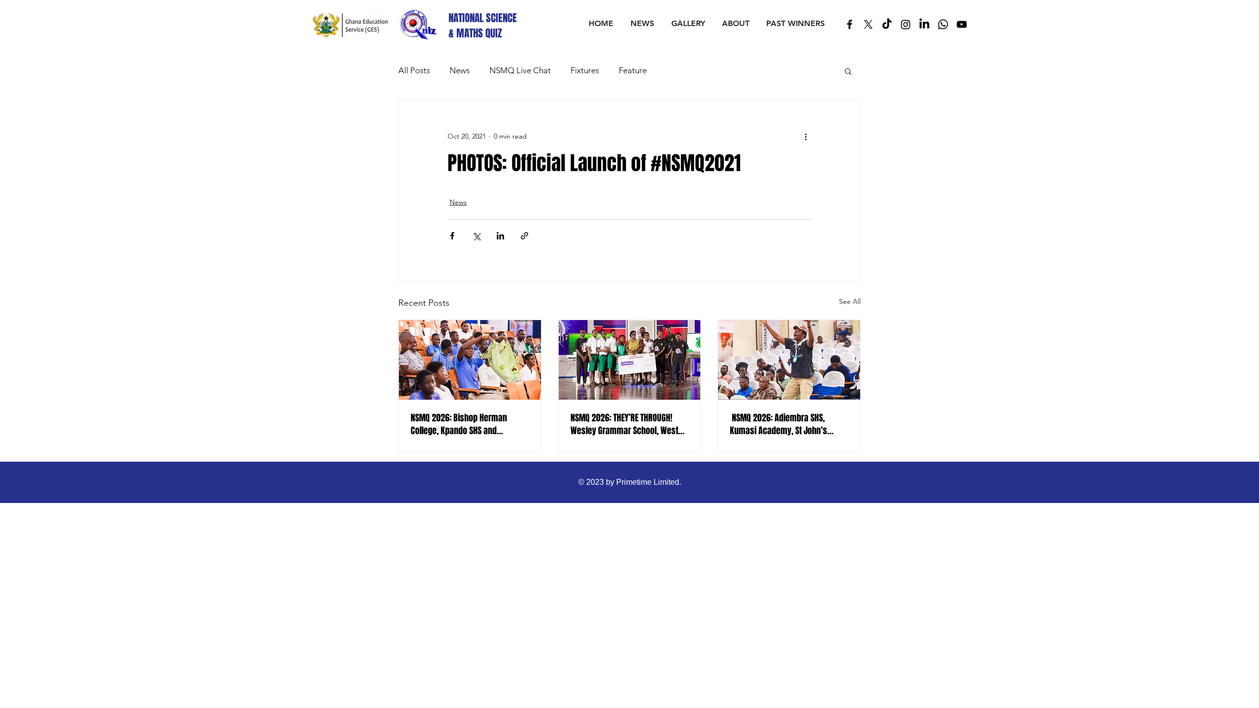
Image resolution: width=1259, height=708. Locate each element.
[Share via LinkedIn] (500, 235)
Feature (633, 70)
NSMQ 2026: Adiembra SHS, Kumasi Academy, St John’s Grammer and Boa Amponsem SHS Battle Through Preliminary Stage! (783, 424)
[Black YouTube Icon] (962, 24)
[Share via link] (524, 235)
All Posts (414, 70)
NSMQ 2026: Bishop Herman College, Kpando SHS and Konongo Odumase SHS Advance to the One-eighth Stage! (467, 424)
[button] (848, 71)
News (460, 70)
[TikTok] (887, 24)
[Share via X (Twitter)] (476, 235)
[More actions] (805, 136)
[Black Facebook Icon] (849, 24)
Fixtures (584, 70)
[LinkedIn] (924, 24)
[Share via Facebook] (452, 235)
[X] (868, 24)
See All (850, 301)
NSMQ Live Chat (520, 70)
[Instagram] (905, 24)
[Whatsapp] (943, 24)
